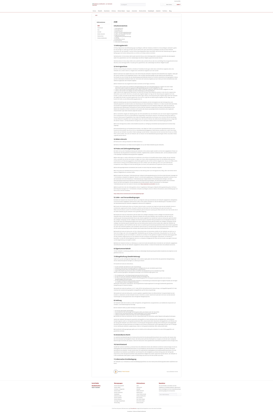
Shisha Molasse (117, 399)
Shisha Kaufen (139, 402)
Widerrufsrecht (101, 34)
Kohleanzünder (117, 396)
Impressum (100, 27)
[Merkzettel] (161, 4)
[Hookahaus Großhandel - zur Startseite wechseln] (103, 6)
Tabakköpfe (116, 394)
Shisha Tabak (117, 387)
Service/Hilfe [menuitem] (177, 1)
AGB (98, 25)
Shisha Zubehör (118, 397)
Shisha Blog (117, 402)
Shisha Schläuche (118, 392)
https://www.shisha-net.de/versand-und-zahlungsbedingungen (129, 193)
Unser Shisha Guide (141, 394)
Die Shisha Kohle (140, 401)
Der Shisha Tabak (140, 399)
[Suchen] (144, 4)
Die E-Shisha (139, 397)
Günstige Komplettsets (119, 401)
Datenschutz (100, 36)
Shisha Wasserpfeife (119, 385)
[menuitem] (133, 5)
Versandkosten (133, 408)
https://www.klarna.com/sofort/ (147, 184)
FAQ (98, 30)
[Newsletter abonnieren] (179, 394)
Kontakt (99, 32)
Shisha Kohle (117, 390)
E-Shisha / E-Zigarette (119, 389)
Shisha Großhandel (102, 38)
